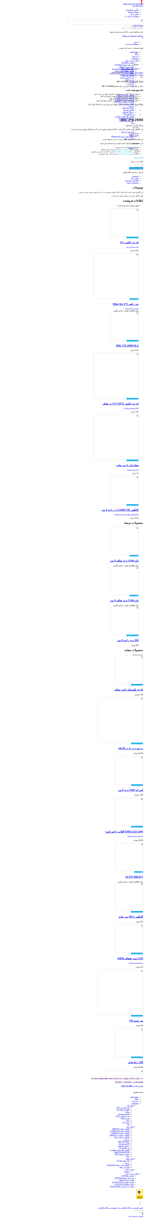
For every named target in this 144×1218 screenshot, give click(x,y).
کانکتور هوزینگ (128, 110)
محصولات (135, 1103)
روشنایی (131, 148)
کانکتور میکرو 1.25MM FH (124, 97)
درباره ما (135, 56)
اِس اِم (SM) (129, 80)
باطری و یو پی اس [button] (132, 60)
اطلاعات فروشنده (132, 180)
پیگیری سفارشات (132, 10)
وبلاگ (137, 54)
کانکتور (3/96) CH (123, 1110)
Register (140, 25)
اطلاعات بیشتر (134, 299)
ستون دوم (130, 1127)
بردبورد (131, 134)
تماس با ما (135, 14)
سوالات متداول (133, 12)
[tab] (70, 176)
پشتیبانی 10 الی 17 (132, 16)
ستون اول (130, 1105)
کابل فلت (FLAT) (127, 132)
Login (135, 25)
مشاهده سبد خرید (132, 44)
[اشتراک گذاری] (140, 1210)
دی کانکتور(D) (129, 114)
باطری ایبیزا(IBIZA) (126, 67)
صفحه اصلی (134, 52)
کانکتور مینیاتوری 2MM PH (124, 102)
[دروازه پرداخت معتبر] (139, 1198)
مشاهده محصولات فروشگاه (132, 36)
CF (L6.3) (130, 84)
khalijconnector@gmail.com (133, 4)
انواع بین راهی (129, 139)
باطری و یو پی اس (132, 1174)
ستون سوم (130, 1159)
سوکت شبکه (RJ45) (126, 121)
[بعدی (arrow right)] (140, 1212)
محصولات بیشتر (133, 183)
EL (133, 86)
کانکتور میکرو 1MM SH (125, 95)
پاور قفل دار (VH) (123, 1108)
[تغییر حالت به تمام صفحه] (138, 1210)
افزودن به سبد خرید (136, 168)
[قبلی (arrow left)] (142, 1212)
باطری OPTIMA (128, 63)
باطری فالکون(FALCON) (124, 71)
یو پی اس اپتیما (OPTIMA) (124, 65)
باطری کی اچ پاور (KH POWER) (122, 73)
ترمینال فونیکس (128, 112)
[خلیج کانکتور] (105, 24)
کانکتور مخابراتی (128, 76)
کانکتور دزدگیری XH (126, 104)
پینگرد (127, 1112)
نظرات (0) (135, 178)
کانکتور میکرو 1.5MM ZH (124, 99)
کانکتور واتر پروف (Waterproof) (122, 136)
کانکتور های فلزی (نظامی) (124, 117)
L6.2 (132, 82)
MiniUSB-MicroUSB (126, 119)
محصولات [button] (135, 58)
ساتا (132, 123)
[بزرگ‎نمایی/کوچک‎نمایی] (135, 1210)
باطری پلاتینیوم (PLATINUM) (123, 69)
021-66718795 (138, 6)
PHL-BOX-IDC (128, 108)
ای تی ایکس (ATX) (127, 78)
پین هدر (127, 1139)
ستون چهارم (129, 1169)
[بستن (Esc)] (142, 1210)
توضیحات (135, 176)
